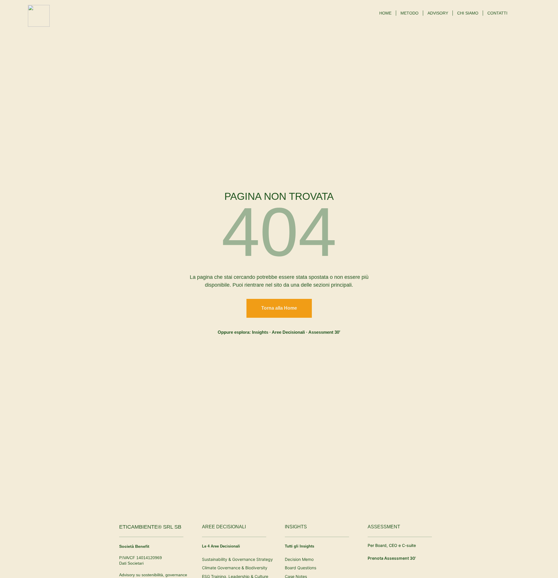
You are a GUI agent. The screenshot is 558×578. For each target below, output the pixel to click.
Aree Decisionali (288, 332)
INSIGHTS (296, 526)
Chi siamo (467, 13)
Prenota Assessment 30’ (392, 558)
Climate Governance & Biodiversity (234, 567)
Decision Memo (299, 559)
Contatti (497, 13)
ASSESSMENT (384, 526)
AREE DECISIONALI (224, 526)
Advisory (438, 13)
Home (385, 13)
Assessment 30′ (324, 332)
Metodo (409, 13)
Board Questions (300, 567)
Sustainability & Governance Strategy (237, 559)
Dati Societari (131, 563)
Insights (260, 332)
